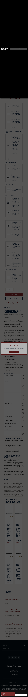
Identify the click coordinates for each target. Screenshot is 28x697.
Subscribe (18, 48)
